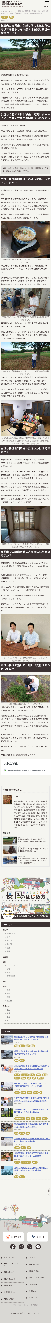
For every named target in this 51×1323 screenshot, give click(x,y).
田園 (8, 951)
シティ (14, 843)
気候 (8, 1013)
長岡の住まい (34, 1271)
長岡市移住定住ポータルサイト (12, 6)
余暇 (8, 993)
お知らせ (32, 1258)
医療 (8, 997)
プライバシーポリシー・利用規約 (25, 1305)
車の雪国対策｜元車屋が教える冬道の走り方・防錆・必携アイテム (31, 1125)
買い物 (9, 1000)
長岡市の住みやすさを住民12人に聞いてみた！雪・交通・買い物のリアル (31, 1067)
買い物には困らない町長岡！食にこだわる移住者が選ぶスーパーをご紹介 (31, 1085)
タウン (9, 940)
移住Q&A (32, 1291)
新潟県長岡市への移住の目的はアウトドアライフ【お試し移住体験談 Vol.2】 (33, 850)
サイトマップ (34, 1298)
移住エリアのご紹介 (36, 1278)
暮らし (5, 986)
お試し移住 (33, 1284)
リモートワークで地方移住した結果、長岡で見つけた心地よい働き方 (31, 1111)
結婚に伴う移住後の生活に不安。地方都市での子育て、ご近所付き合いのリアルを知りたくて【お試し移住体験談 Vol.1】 (33, 861)
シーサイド (11, 933)
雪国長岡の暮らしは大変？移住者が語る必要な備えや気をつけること (31, 1038)
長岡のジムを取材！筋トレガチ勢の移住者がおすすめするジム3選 (31, 1052)
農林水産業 (11, 976)
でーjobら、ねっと (15, 590)
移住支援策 (8, 1286)
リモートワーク (12, 965)
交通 (8, 990)
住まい (5, 957)
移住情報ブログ (9, 1292)
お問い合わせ (9, 1299)
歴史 (8, 1010)
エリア (5, 930)
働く (4, 962)
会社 (8, 969)
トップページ (9, 1258)
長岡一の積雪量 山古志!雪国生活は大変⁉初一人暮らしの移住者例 (32, 1140)
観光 (8, 1017)
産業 (8, 947)
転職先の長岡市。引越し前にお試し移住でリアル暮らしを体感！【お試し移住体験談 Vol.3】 (33, 840)
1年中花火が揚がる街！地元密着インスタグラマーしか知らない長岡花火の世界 (32, 1099)
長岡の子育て (9, 1272)
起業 (8, 972)
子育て (5, 981)
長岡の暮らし (34, 1264)
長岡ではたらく (9, 1279)
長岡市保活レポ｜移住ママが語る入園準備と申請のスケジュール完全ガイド (31, 1154)
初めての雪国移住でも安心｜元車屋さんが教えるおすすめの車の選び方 (31, 1169)
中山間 (9, 944)
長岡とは (6, 1006)
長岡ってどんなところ (11, 1264)
